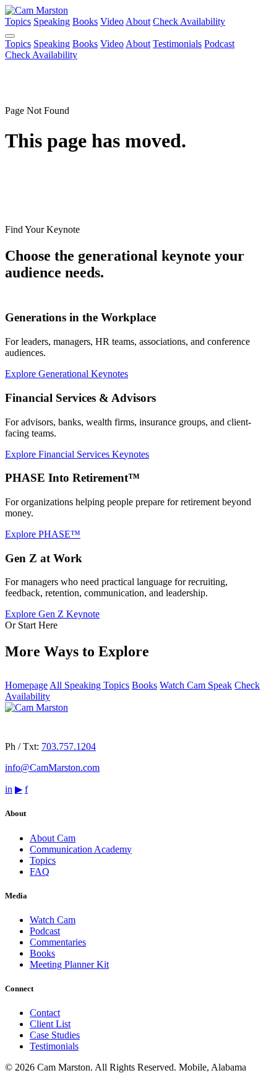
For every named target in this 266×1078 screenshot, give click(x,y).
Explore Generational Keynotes (66, 373)
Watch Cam (52, 920)
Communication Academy (81, 849)
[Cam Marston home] (36, 10)
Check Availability (189, 21)
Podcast (219, 43)
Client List (50, 1024)
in (8, 789)
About (138, 21)
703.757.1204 (68, 746)
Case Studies (55, 1035)
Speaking (51, 21)
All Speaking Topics (89, 685)
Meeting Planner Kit (69, 964)
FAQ (39, 871)
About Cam (52, 838)
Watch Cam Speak (196, 685)
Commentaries (58, 942)
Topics (18, 21)
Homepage (26, 685)
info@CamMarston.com (52, 767)
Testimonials (177, 43)
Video (112, 21)
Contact (45, 1012)
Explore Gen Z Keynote (52, 614)
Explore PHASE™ (42, 534)
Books (85, 21)
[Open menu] (10, 36)
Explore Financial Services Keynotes (77, 454)
